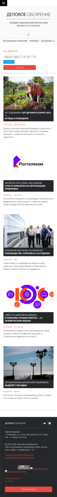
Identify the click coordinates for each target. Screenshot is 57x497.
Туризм (16, 391)
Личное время (19, 124)
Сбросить (20, 67)
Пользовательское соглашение (19, 457)
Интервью (34, 40)
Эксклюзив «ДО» (48, 40)
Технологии (18, 195)
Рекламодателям (12, 478)
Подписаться (29, 489)
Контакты (9, 481)
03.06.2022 (7, 124)
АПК (15, 259)
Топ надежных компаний (15, 40)
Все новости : (10, 51)
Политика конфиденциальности (19, 454)
